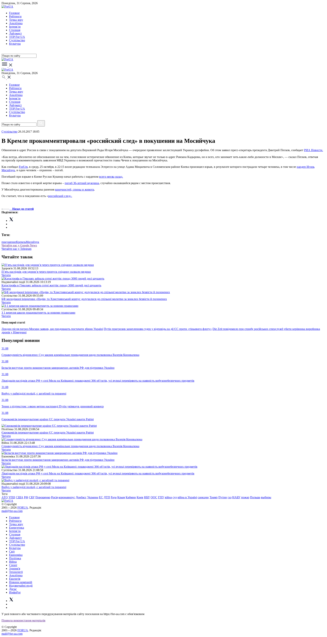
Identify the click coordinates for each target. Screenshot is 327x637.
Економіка (16, 554)
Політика (15, 558)
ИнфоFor (15, 592)
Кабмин (131, 497)
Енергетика (16, 527)
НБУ (147, 497)
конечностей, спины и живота (74, 189)
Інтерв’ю (15, 26)
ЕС (101, 497)
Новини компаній (20, 582)
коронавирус (66, 497)
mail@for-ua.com (12, 511)
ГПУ (161, 497)
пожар (245, 497)
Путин (222, 497)
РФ (26, 497)
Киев (140, 497)
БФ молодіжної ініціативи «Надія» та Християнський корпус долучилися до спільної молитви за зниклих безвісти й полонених (84, 299)
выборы (266, 497)
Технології (16, 572)
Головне (14, 13)
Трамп (213, 497)
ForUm (23, 166)
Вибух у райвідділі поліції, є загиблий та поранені (34, 487)
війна (168, 497)
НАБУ (236, 497)
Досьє (13, 589)
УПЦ (12, 497)
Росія (54, 497)
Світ (12, 551)
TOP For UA (17, 36)
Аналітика (16, 23)
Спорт (13, 565)
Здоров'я (14, 568)
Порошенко (42, 497)
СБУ (32, 497)
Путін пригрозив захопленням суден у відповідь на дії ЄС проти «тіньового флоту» (158, 329)
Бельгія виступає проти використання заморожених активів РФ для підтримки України (58, 459)
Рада (114, 497)
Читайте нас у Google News (19, 245)
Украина (92, 497)
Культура (15, 43)
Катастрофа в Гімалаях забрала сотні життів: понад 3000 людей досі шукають (51, 285)
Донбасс (81, 497)
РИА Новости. (313, 150)
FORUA (22, 507)
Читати (6, 275)
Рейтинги (15, 16)
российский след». (60, 196)
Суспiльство (17, 40)
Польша (255, 497)
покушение (9, 242)
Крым (121, 497)
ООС (154, 497)
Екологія (14, 578)
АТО (5, 497)
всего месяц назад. (111, 176)
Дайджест (15, 33)
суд (175, 497)
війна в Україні (187, 497)
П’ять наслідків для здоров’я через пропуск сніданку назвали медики (46, 271)
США (19, 497)
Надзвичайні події (21, 585)
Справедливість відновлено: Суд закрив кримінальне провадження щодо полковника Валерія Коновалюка (70, 446)
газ (229, 497)
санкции (203, 497)
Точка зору (16, 19)
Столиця (14, 30)
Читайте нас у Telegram (16, 248)
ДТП (107, 497)
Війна (13, 561)
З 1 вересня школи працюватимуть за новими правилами (38, 312)
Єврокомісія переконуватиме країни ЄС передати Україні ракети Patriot (48, 432)
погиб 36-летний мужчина (82, 183)
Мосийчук (32, 242)
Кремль (21, 242)
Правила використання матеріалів (23, 620)
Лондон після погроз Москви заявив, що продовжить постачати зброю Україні (52, 329)
